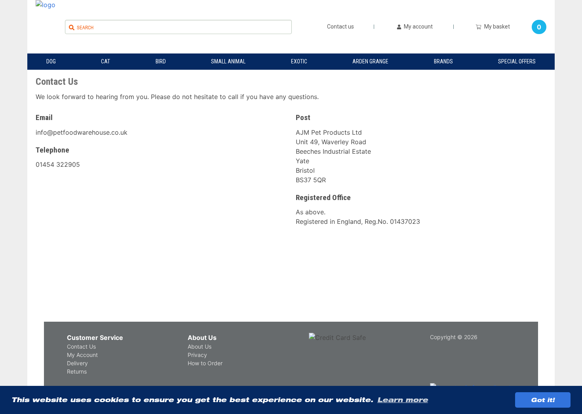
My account (417, 27)
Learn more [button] (402, 400)
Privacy (197, 354)
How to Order (205, 363)
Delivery (77, 363)
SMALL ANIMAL (228, 61)
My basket (496, 26)
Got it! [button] (543, 399)
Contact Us (81, 346)
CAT (105, 61)
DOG (51, 61)
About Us (202, 338)
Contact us (340, 27)
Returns (77, 371)
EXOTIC (299, 61)
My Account (82, 354)
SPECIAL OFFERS (517, 61)
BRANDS (443, 61)
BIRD (161, 61)
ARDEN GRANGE (370, 61)
